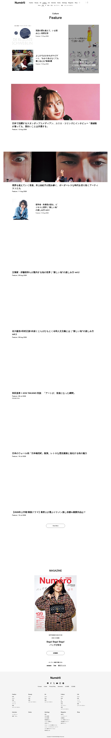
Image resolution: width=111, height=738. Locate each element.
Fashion (31, 2)
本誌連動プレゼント (65, 721)
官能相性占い (47, 719)
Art (40, 2)
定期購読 (55, 653)
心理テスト (47, 723)
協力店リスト (63, 723)
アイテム (14, 701)
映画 (48, 5)
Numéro (20, 3)
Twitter (54, 683)
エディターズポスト (68, 5)
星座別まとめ (47, 730)
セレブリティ (57, 5)
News (39, 5)
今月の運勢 (47, 718)
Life (49, 2)
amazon (49, 665)
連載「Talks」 (15, 716)
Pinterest (63, 683)
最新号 (62, 714)
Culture (44, 2)
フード (78, 700)
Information (60, 686)
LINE (48, 683)
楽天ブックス (62, 665)
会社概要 (67, 686)
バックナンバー (64, 716)
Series (59, 2)
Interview (53, 2)
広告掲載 (73, 686)
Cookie (45, 686)
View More (55, 526)
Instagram (60, 683)
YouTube (57, 683)
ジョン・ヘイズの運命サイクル (51, 725)
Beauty (36, 2)
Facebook (51, 683)
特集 (43, 5)
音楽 (52, 5)
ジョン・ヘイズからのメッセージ (51, 726)
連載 (62, 5)
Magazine (70, 2)
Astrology (64, 2)
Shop (76, 2)
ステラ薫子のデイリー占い (50, 728)
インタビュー (14, 714)
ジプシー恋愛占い (48, 721)
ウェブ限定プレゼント (65, 719)
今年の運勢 (47, 716)
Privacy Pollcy (52, 686)
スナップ (14, 703)
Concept (40, 686)
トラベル (79, 701)
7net (54, 665)
